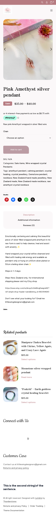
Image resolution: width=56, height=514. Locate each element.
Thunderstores (9, 501)
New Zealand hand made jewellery (29, 178)
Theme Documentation (13, 510)
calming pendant (35, 171)
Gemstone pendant (38, 174)
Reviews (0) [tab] (29, 225)
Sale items (20, 163)
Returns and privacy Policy (15, 506)
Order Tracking (36, 506)
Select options (28, 359)
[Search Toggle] (42, 2)
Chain (5, 131)
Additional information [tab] (29, 220)
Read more (26, 377)
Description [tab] (29, 215)
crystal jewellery (19, 174)
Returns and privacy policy (16, 468)
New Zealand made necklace (32, 181)
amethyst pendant (17, 171)
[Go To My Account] (46, 2)
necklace (7, 178)
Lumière (38, 498)
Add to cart (16, 149)
